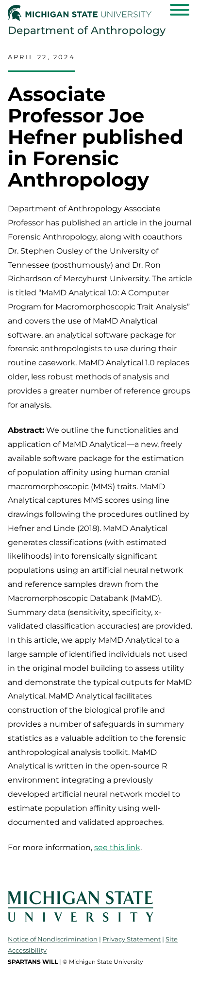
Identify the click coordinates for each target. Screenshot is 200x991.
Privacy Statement (131, 939)
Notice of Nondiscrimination (53, 939)
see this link (117, 847)
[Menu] (179, 9)
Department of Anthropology (87, 30)
